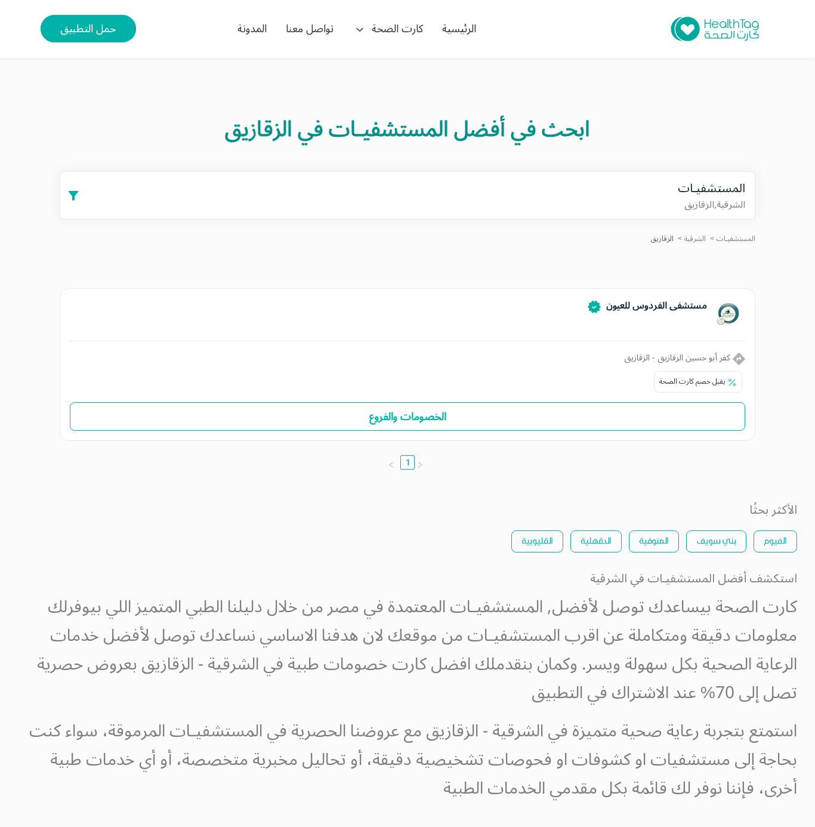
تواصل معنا (310, 28)
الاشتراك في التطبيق (600, 693)
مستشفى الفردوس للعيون (656, 305)
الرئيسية (459, 28)
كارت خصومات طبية (357, 664)
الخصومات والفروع (407, 416)
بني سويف (716, 540)
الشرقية (695, 239)
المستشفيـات (736, 239)
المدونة (252, 28)
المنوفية (654, 540)
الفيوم (775, 540)
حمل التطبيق (88, 28)
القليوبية (537, 540)
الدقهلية (596, 540)
